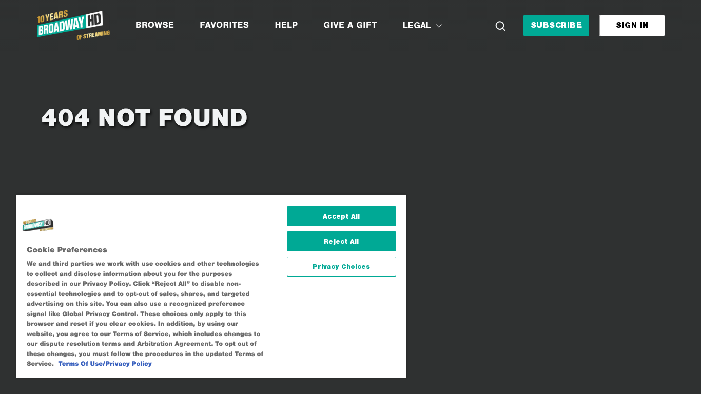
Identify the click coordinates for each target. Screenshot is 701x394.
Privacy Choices (341, 266)
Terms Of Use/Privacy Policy (105, 364)
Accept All (341, 216)
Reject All (341, 241)
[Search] (500, 25)
